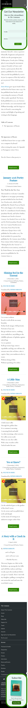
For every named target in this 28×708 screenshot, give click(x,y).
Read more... (13, 167)
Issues (2, 613)
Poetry (19, 186)
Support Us (4, 622)
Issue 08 (6, 385)
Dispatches (4, 649)
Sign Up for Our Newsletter (8, 635)
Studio (3, 671)
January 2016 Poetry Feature (13, 179)
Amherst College (5, 701)
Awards (3, 631)
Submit (3, 628)
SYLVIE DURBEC (9, 286)
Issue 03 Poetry (14, 545)
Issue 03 (7, 545)
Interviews (4, 659)
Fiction (3, 656)
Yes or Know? (13, 462)
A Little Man (13, 379)
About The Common (6, 610)
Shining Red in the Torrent (13, 274)
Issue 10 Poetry (14, 281)
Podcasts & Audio (12, 186)
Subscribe (3, 619)
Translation (13, 282)
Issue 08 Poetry (13, 385)
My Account (4, 638)
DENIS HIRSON (16, 290)
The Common (4, 689)
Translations (4, 674)
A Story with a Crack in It (13, 537)
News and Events (5, 662)
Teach (2, 625)
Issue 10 (7, 281)
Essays (3, 653)
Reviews (3, 668)
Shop (2, 616)
